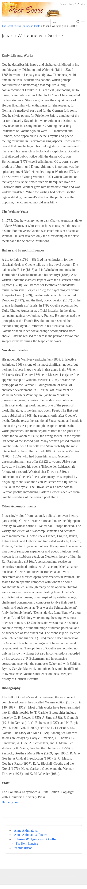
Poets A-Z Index (77, 4)
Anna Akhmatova (26, 830)
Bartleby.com (10, 802)
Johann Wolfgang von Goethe (35, 839)
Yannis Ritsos (23, 848)
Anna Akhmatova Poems (30, 834)
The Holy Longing (27, 843)
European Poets (31, 25)
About (63, 4)
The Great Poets (11, 25)
